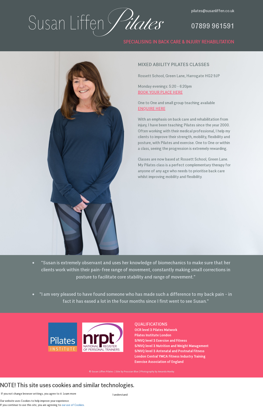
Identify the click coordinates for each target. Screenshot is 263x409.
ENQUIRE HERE (151, 108)
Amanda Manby (166, 371)
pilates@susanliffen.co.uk (212, 10)
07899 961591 (212, 25)
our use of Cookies (73, 405)
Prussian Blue (131, 371)
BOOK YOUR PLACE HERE (160, 92)
